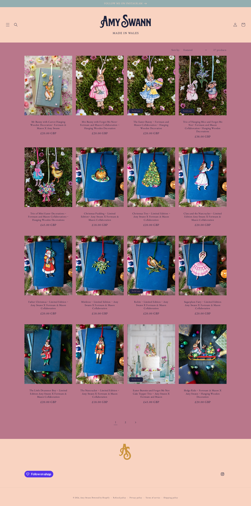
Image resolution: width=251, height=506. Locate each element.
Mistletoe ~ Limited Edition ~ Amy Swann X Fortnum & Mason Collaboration (99, 305)
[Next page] (135, 422)
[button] (8, 25)
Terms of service (153, 497)
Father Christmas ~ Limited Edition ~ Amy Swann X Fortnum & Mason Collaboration (48, 305)
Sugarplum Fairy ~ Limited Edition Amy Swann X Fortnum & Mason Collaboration (202, 305)
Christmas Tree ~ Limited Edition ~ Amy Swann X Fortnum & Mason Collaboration (151, 216)
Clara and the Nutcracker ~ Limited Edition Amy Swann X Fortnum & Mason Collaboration (203, 216)
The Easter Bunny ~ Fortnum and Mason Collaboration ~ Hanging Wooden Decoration (151, 125)
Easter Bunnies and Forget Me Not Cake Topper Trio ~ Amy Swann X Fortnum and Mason (151, 393)
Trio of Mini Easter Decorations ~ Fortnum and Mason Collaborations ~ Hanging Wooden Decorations (48, 216)
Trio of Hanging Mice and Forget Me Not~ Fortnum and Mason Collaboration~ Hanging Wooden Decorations (202, 126)
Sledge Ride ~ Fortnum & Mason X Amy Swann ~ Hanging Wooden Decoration (203, 393)
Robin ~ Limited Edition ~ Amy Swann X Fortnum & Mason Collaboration (151, 305)
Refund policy (119, 497)
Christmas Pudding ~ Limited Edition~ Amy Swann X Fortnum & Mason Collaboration (100, 216)
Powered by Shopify (101, 497)
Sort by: (175, 50)
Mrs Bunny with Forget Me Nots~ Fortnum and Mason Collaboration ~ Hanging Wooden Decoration (100, 125)
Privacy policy (136, 497)
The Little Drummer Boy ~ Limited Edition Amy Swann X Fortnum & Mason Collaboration (48, 393)
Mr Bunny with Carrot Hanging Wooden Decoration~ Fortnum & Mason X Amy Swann (48, 125)
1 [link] (115, 422)
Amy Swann (85, 497)
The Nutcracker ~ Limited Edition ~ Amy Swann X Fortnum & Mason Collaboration (99, 393)
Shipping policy (171, 497)
